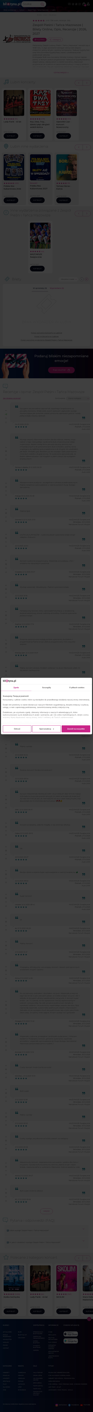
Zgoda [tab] (16, 687)
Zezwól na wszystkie (76, 729)
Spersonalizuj (45, 729)
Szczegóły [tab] (46, 687)
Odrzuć (17, 729)
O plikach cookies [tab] (77, 687)
